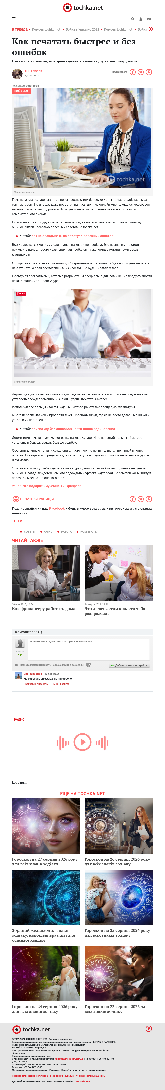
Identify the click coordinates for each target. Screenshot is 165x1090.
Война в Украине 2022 (82, 29)
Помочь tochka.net (46, 29)
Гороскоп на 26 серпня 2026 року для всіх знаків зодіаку (117, 861)
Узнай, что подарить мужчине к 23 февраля (46, 486)
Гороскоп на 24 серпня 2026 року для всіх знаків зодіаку (45, 1009)
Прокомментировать (36, 684)
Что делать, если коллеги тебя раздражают (115, 611)
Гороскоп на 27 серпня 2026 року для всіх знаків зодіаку (45, 861)
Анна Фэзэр (33, 71)
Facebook (57, 508)
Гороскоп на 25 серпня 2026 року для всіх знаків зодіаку (117, 933)
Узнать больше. (82, 1081)
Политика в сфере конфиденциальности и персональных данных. (70, 1076)
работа (66, 531)
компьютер (89, 531)
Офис (48, 531)
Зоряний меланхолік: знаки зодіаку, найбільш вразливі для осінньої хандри (43, 935)
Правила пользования (23, 1076)
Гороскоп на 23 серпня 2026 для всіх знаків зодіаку (116, 1009)
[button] (141, 19)
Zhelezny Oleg (33, 673)
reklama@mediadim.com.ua (69, 1059)
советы (29, 531)
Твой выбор (21, 91)
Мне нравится (61, 684)
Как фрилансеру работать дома (43, 608)
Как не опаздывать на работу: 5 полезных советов (72, 236)
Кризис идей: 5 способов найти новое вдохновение (73, 429)
